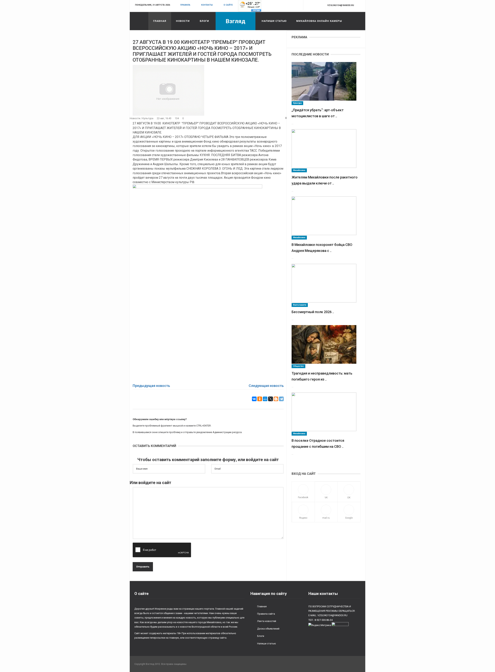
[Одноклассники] (259, 399)
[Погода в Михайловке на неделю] (249, 5)
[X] (270, 399)
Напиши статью (274, 21)
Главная (159, 21)
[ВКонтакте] (254, 399)
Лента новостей (266, 621)
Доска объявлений (268, 628)
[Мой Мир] (265, 399)
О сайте (228, 5)
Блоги (204, 21)
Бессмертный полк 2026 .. (313, 312)
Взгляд (235, 21)
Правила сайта (266, 613)
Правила (185, 5)
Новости (183, 21)
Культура (147, 118)
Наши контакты (323, 593)
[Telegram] (281, 399)
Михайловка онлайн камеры (319, 21)
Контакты (207, 5)
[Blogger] (276, 399)
